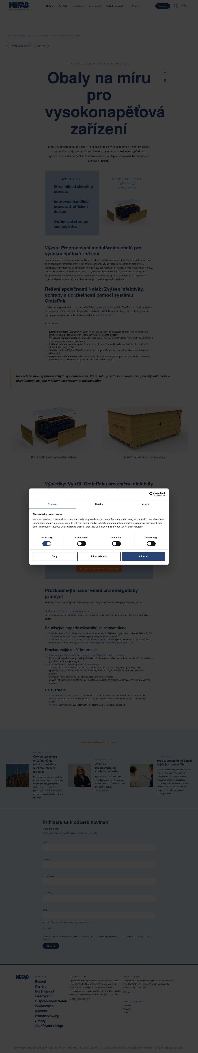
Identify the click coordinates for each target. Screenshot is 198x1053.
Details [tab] (99, 504)
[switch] (81, 543)
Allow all (143, 556)
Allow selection (99, 556)
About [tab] (145, 504)
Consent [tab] (52, 504)
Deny (54, 556)
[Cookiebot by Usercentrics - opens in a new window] (151, 494)
